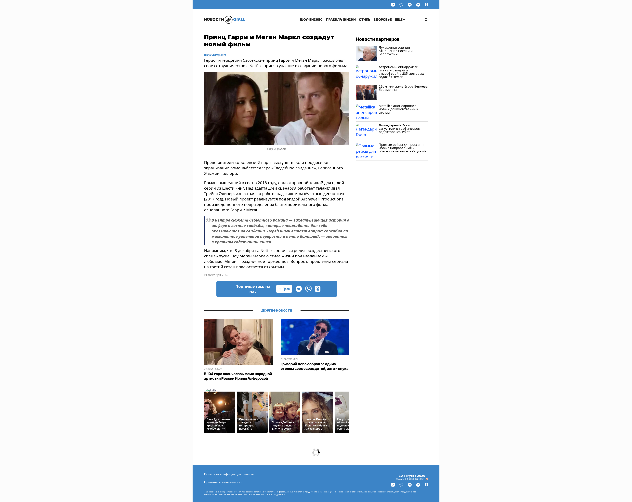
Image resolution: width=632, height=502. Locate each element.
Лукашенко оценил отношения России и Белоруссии (396, 50)
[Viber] (401, 4)
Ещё (399, 20)
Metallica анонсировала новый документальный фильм (399, 109)
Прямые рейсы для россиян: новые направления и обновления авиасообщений (402, 147)
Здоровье (383, 20)
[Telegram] (410, 4)
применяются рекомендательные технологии (253, 492)
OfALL (224, 19)
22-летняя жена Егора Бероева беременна (403, 88)
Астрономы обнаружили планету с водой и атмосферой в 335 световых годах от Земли (401, 72)
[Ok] (426, 4)
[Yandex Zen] (418, 4)
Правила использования (223, 482)
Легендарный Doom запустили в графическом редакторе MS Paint (400, 128)
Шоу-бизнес (311, 20)
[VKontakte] (393, 4)
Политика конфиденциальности (229, 474)
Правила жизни (341, 20)
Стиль (364, 20)
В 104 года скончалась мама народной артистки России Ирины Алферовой (238, 376)
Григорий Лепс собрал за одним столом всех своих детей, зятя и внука (314, 366)
